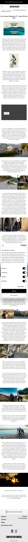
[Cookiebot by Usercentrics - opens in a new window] (20, 245)
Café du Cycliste (15, 540)
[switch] (24, 272)
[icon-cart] (26, 6)
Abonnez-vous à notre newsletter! (15, 511)
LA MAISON (9, 10)
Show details (21, 286)
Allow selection (14, 295)
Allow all (14, 290)
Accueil (3, 10)
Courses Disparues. (16, 497)
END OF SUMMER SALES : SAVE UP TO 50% (14, 2)
